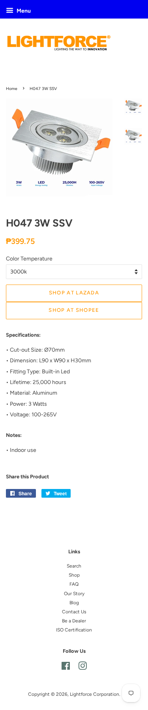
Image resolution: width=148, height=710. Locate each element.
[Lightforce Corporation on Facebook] (65, 668)
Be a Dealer (74, 621)
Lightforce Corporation (94, 694)
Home (11, 88)
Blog (74, 602)
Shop (74, 575)
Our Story (74, 593)
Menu (23, 10)
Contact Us (74, 611)
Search (74, 566)
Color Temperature (29, 258)
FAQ (74, 584)
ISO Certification (74, 630)
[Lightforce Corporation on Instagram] (82, 668)
